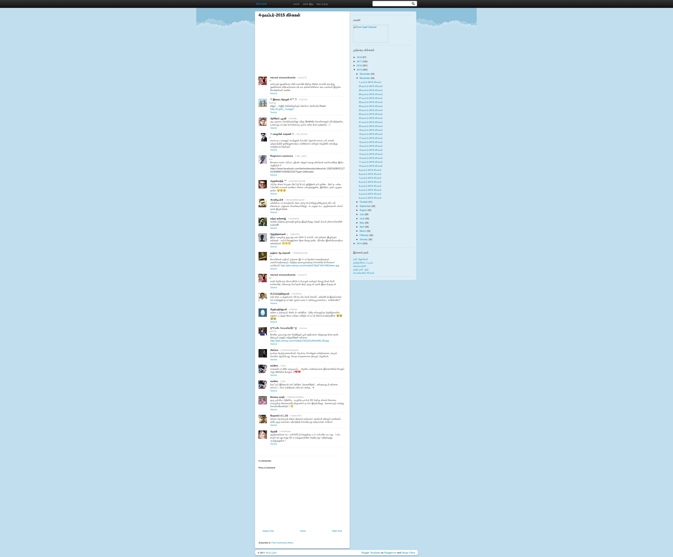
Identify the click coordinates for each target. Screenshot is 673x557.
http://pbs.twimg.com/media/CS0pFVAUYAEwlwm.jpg (310, 265)
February (364, 235)
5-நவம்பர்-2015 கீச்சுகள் (370, 185)
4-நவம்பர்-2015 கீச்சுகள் (370, 189)
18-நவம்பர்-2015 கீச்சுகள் (371, 134)
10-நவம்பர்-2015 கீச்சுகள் (371, 165)
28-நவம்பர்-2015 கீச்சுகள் (371, 94)
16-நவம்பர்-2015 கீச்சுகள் (371, 142)
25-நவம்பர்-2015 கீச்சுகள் (371, 106)
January (364, 239)
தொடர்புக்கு (322, 3)
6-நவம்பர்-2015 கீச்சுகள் (370, 181)
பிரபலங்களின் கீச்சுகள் (363, 272)
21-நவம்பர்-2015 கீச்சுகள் (371, 122)
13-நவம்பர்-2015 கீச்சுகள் (371, 154)
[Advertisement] (302, 42)
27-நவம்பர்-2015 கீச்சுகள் (371, 98)
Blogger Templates (371, 552)
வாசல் (296, 3)
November (365, 78)
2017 (359, 61)
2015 (359, 69)
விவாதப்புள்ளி (359, 266)
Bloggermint (390, 552)
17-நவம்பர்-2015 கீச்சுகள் (371, 138)
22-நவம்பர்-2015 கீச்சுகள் (371, 118)
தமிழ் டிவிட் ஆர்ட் (361, 269)
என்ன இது (308, 3)
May (362, 222)
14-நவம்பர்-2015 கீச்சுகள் (371, 149)
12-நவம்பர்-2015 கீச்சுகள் (371, 158)
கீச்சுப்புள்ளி (271, 552)
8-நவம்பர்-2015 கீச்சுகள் (370, 173)
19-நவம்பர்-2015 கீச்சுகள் (371, 129)
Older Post (337, 530)
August (364, 210)
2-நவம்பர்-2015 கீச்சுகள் (370, 197)
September (365, 206)
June (362, 218)
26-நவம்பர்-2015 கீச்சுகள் (371, 102)
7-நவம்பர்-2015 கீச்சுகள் (370, 177)
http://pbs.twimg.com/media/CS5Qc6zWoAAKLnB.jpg (299, 340)
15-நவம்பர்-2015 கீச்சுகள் (371, 145)
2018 (359, 57)
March (363, 230)
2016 (359, 65)
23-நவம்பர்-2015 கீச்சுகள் (371, 114)
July (362, 214)
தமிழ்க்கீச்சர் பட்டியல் (363, 262)
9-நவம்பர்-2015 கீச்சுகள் (370, 169)
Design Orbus (408, 552)
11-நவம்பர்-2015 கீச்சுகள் (371, 161)
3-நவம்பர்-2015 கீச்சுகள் (370, 193)
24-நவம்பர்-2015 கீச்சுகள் (371, 110)
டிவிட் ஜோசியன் (360, 259)
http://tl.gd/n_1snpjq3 (282, 109)
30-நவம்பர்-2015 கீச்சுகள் (371, 86)
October (364, 201)
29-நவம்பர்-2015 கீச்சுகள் (371, 90)
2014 (359, 243)
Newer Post (268, 530)
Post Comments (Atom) (282, 542)
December (365, 73)
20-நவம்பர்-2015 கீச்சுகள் (371, 126)
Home (303, 530)
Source (273, 93)
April (362, 226)
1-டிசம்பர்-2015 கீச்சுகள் (370, 82)
